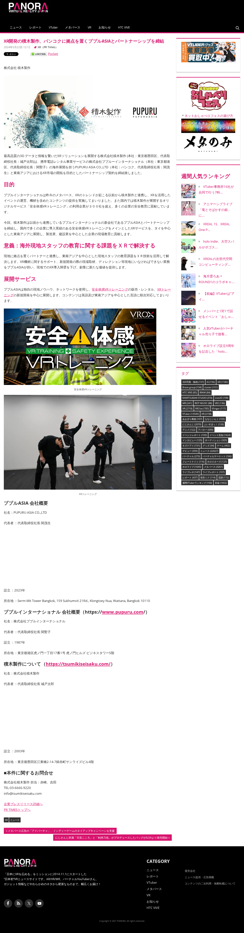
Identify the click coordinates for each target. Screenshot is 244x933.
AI (211, 382)
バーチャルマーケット (217, 456)
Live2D (221, 397)
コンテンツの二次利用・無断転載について (210, 883)
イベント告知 (220, 435)
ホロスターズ (217, 461)
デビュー (190, 451)
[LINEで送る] (38, 54)
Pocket (53, 54)
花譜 (223, 477)
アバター (205, 429)
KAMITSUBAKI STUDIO (197, 397)
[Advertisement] (168, 10)
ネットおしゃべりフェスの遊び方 (209, 115)
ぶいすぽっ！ (214, 424)
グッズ (208, 445)
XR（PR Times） (48, 47)
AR (223, 382)
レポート (35, 27)
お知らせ (105, 27)
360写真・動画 (193, 382)
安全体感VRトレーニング (110, 289)
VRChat (202, 408)
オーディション (216, 440)
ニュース (16, 27)
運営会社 (190, 871)
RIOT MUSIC (203, 403)
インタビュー (192, 440)
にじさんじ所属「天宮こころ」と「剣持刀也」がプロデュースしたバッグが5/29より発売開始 (111, 838)
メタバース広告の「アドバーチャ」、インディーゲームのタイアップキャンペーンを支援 (61, 831)
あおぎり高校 (192, 419)
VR (89, 27)
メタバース (72, 27)
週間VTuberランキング (197, 482)
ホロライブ (191, 466)
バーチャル (191, 456)
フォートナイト (193, 461)
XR (6, 820)
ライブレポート (214, 472)
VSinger (219, 408)
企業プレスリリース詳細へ (23, 804)
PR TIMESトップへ (17, 809)
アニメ (188, 429)
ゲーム (223, 445)
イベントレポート (194, 435)
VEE (220, 403)
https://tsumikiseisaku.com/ (78, 664)
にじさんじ (191, 424)
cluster (211, 387)
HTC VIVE (124, 27)
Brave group (192, 387)
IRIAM (205, 392)
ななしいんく (215, 419)
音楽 (221, 482)
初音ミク (208, 477)
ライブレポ (191, 472)
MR (187, 403)
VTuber (53, 27)
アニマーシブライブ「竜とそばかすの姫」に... (215, 210)
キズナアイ (191, 445)
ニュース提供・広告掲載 (199, 877)
